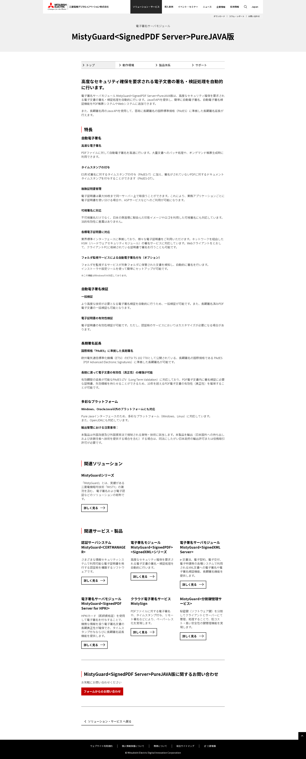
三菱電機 (211, 746)
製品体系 (165, 65)
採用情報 (234, 6)
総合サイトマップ (185, 746)
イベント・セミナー (188, 6)
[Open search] (245, 7)
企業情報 (220, 6)
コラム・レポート (236, 16)
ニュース (207, 6)
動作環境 (128, 65)
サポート (201, 65)
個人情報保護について (133, 746)
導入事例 (168, 6)
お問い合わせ (254, 16)
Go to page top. (302, 736)
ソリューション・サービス (146, 6)
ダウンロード (219, 16)
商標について (160, 746)
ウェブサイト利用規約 (101, 746)
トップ (90, 65)
